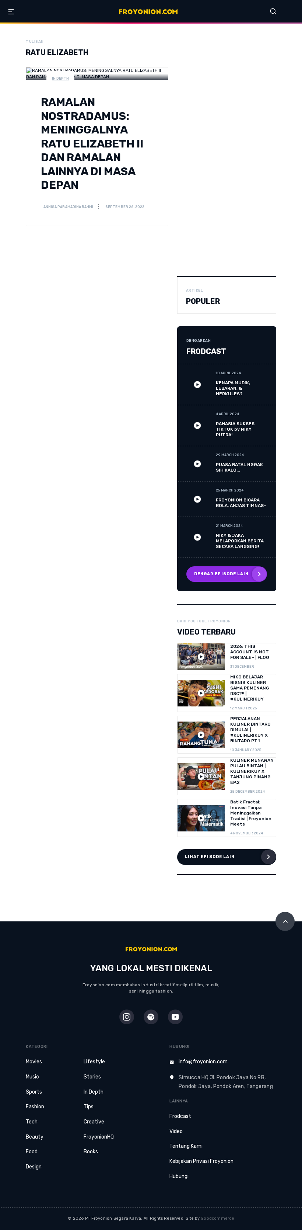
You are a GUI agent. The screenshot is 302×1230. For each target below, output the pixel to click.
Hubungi (179, 1176)
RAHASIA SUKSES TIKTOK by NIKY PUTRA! (235, 429)
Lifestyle (94, 1062)
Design (34, 1167)
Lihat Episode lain (210, 856)
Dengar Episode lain (221, 573)
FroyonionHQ (99, 1137)
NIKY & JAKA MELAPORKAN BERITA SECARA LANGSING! (240, 541)
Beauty (34, 1137)
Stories (92, 1077)
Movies (34, 1062)
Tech (32, 1122)
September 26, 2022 (124, 207)
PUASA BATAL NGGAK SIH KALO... (239, 467)
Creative (94, 1122)
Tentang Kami (186, 1146)
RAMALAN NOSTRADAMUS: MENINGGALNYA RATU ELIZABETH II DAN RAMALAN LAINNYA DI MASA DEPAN (92, 143)
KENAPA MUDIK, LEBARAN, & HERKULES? (233, 388)
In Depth (60, 78)
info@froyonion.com (203, 1062)
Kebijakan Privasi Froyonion (201, 1161)
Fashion (35, 1107)
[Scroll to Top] (285, 921)
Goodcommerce (217, 1218)
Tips (89, 1107)
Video (176, 1131)
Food (32, 1152)
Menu (11, 11)
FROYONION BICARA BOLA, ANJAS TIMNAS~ (241, 502)
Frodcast (180, 1116)
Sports (34, 1092)
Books (91, 1152)
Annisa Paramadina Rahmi (68, 207)
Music (32, 1077)
